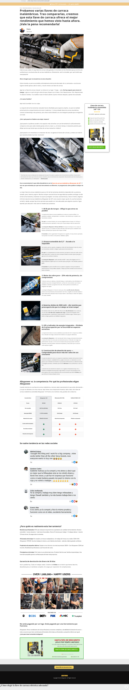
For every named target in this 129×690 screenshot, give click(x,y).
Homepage (23, 0)
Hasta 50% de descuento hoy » (64, 667)
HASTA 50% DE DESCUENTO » (66, 649)
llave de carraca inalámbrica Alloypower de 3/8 (66, 183)
